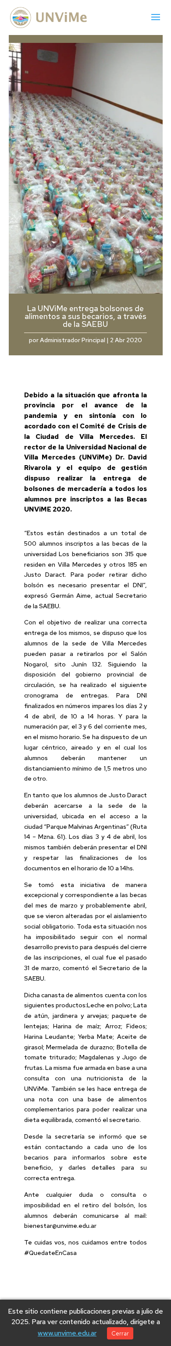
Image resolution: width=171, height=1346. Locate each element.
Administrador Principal (72, 340)
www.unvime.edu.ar (67, 1333)
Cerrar (120, 1333)
